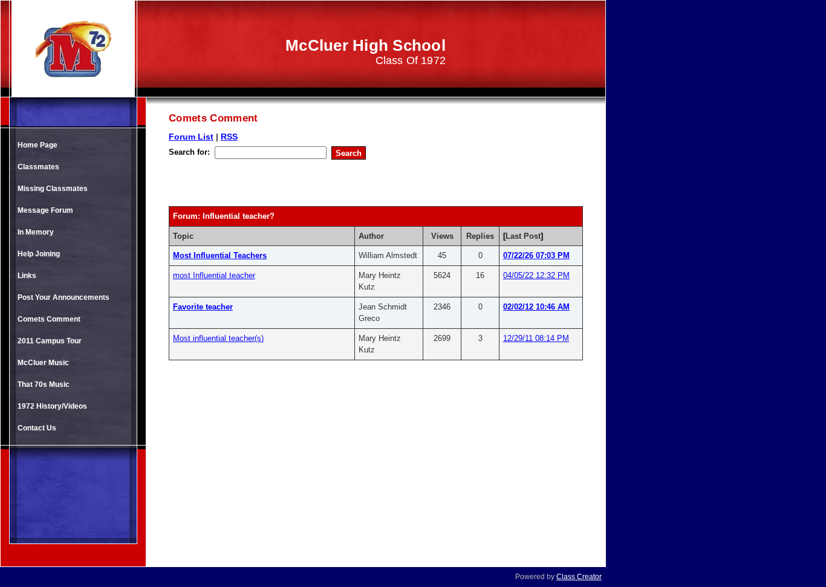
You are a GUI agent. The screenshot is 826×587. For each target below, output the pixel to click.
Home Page (37, 145)
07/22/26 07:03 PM (536, 255)
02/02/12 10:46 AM (536, 306)
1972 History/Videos (52, 406)
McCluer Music (43, 362)
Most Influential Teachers (220, 255)
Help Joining (39, 254)
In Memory (36, 232)
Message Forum (45, 210)
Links (27, 275)
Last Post (523, 236)
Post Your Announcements (63, 297)
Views (442, 236)
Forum (185, 216)
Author (371, 236)
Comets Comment (49, 319)
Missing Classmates (53, 188)
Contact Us (37, 428)
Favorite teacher (203, 306)
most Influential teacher (214, 275)
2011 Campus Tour (50, 341)
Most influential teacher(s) (218, 338)
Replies (480, 236)
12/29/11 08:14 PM (536, 338)
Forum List (191, 136)
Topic (183, 236)
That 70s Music (44, 384)
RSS (229, 136)
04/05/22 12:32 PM (536, 275)
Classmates (38, 167)
